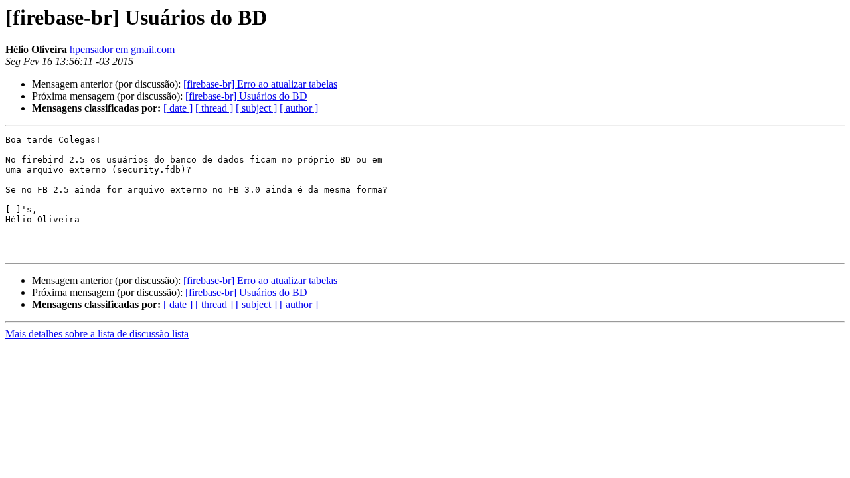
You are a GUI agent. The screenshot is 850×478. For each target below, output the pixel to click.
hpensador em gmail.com (122, 49)
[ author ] (299, 108)
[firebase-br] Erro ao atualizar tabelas (260, 84)
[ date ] (178, 108)
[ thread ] (214, 108)
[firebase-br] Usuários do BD (246, 96)
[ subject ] (256, 108)
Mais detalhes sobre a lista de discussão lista (97, 333)
